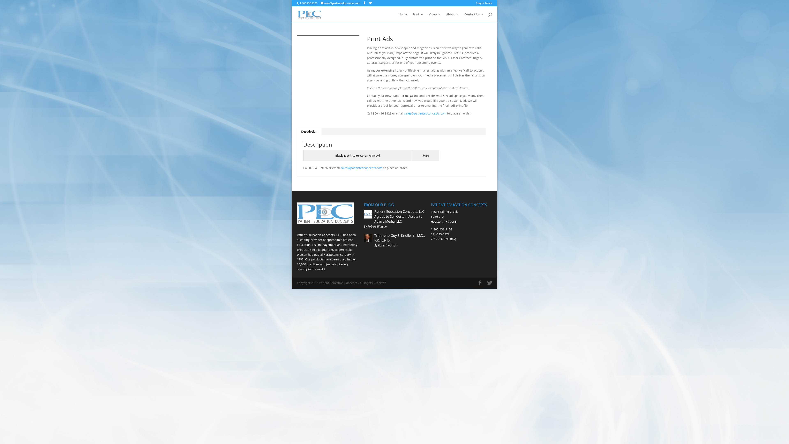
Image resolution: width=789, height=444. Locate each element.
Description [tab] (309, 131)
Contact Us (472, 14)
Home (403, 14)
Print (415, 14)
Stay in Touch (484, 3)
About (450, 14)
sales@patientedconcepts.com (425, 113)
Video (433, 14)
